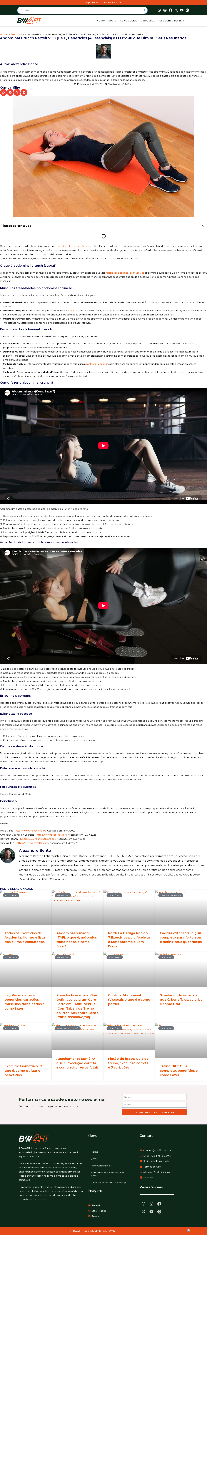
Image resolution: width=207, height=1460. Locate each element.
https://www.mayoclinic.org (30, 830)
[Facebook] (170, 10)
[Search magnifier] (144, 10)
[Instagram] (164, 10)
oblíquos (73, 310)
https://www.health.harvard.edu (38, 838)
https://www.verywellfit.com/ (33, 842)
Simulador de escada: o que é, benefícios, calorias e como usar (181, 999)
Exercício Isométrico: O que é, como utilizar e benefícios (23, 1070)
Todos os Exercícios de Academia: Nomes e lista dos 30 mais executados (25, 937)
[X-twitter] (176, 10)
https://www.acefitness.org (52, 834)
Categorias (148, 20)
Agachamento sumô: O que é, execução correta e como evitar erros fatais (77, 1063)
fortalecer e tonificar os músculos (125, 272)
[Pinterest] (187, 10)
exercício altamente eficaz (72, 246)
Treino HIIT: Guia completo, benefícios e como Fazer (179, 1070)
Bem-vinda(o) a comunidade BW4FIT (107, 1174)
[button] (3, 92)
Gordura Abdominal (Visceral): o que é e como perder (129, 999)
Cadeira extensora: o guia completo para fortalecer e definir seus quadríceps (181, 937)
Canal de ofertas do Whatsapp (108, 1182)
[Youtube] (181, 10)
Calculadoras (128, 20)
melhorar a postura (97, 363)
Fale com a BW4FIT (171, 20)
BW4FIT (95, 1158)
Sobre (112, 20)
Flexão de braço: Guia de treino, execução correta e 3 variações (128, 1063)
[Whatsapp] (159, 10)
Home (101, 20)
